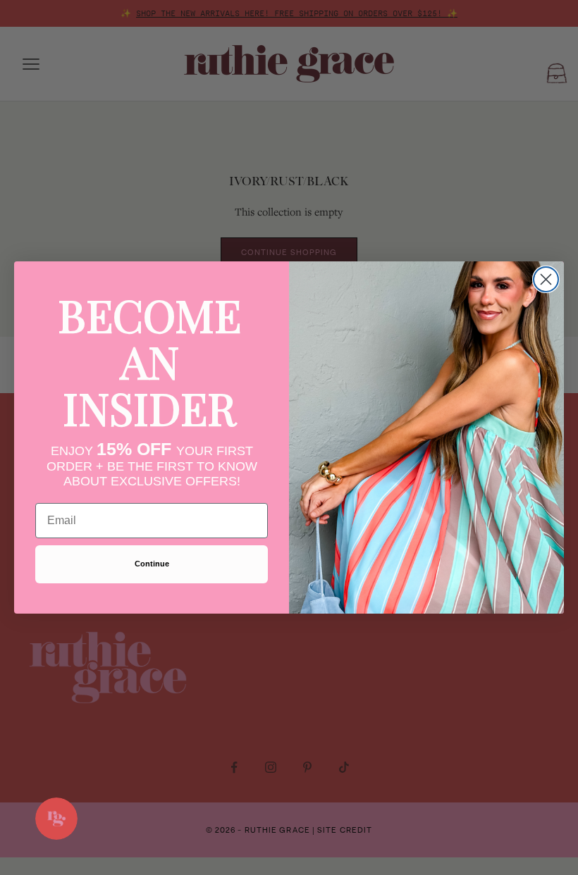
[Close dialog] (546, 279)
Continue (152, 563)
